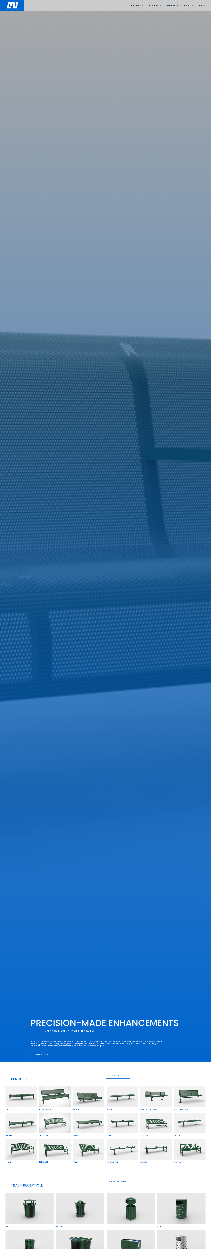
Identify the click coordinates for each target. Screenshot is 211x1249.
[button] (137, 5)
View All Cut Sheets (118, 1076)
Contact (201, 5)
